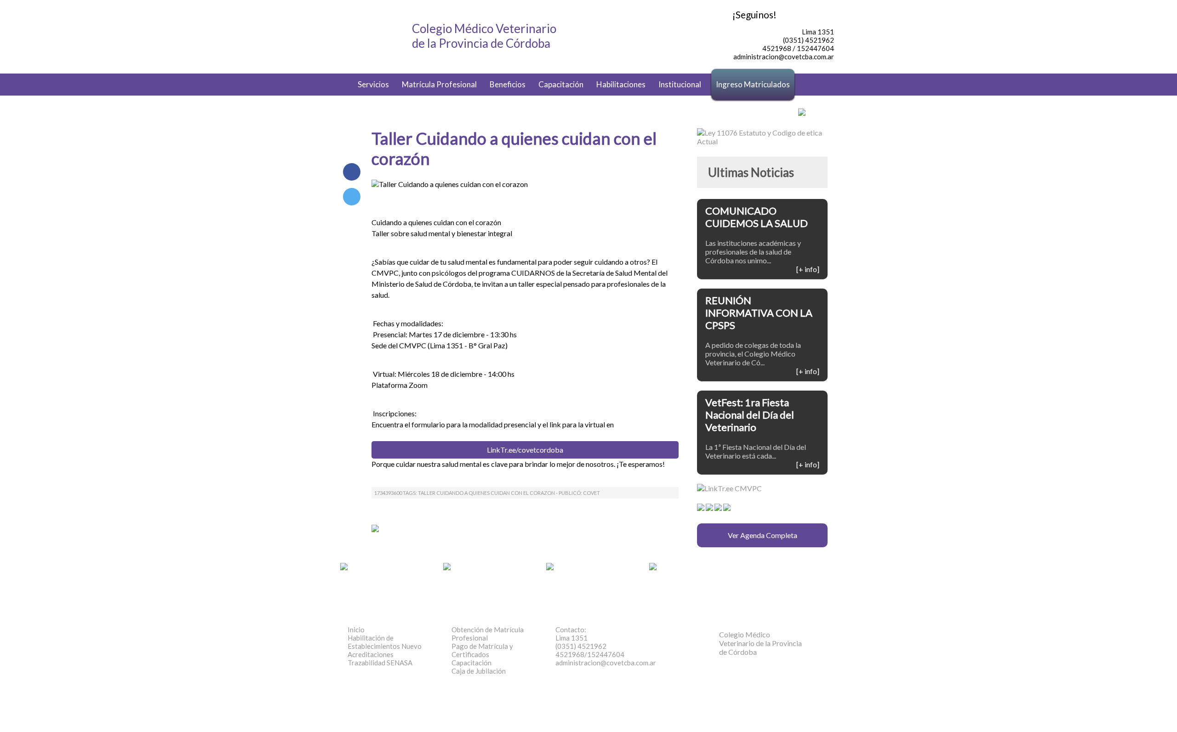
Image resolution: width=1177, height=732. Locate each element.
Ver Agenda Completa (762, 535)
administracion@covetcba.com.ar (605, 662)
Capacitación (560, 84)
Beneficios (508, 84)
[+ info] (807, 269)
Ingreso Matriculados (753, 84)
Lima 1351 (571, 638)
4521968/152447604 (589, 654)
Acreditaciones (371, 654)
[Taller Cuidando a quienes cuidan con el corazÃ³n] (351, 196)
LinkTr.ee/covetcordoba (525, 449)
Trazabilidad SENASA (380, 662)
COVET (591, 493)
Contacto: (570, 629)
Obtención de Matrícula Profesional (487, 633)
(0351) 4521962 (580, 646)
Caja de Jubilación (478, 671)
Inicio (356, 629)
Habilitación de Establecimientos (385, 642)
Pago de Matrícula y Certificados (482, 650)
